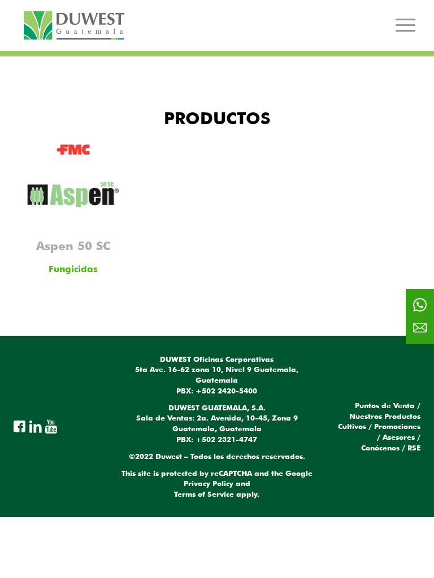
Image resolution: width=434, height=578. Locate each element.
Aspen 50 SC (73, 245)
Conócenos (380, 447)
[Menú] (405, 25)
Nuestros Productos (384, 416)
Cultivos (352, 426)
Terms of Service (204, 493)
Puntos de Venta (385, 405)
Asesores (399, 436)
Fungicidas (73, 269)
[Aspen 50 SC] (73, 186)
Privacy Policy (208, 483)
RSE (413, 447)
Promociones (397, 426)
